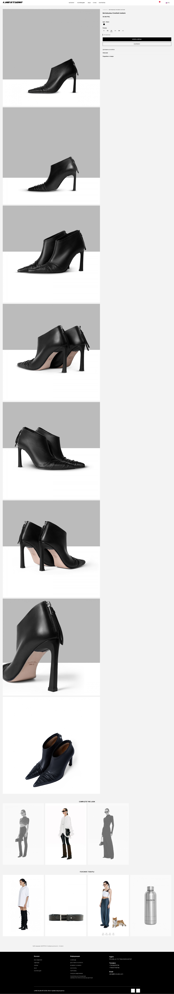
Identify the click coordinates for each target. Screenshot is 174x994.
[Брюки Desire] (65, 904)
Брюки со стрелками (10, 861)
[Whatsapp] (138, 991)
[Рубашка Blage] (65, 833)
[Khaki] (5, 878)
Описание (105, 52)
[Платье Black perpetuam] (108, 833)
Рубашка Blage (51, 861)
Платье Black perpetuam (96, 861)
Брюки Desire (51, 932)
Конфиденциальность (52, 946)
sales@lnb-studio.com (116, 974)
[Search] (155, 2)
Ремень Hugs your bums (11, 932)
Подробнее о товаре (108, 56)
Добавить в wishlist (109, 49)
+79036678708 (114, 965)
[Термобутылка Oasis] (108, 904)
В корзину (137, 44)
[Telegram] (133, 991)
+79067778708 (114, 968)
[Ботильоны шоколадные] (150, 904)
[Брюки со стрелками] (23, 833)
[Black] (104, 24)
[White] (47, 806)
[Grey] (47, 878)
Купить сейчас (137, 39)
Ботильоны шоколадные (139, 932)
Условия (61, 946)
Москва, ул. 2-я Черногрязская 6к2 (120, 959)
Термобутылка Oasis (95, 932)
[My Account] (163, 2)
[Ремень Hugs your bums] (23, 904)
